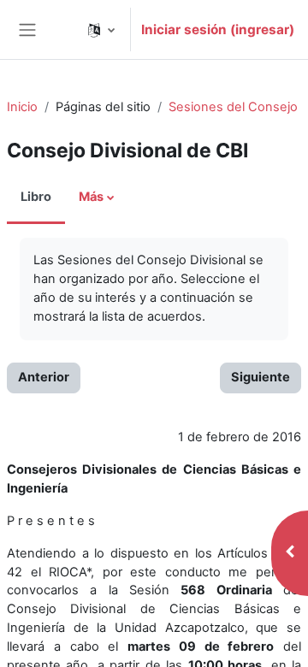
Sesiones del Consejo (233, 107)
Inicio (22, 107)
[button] (101, 29)
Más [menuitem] (91, 196)
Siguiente (260, 377)
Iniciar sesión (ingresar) (217, 29)
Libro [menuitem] (36, 196)
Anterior (43, 377)
